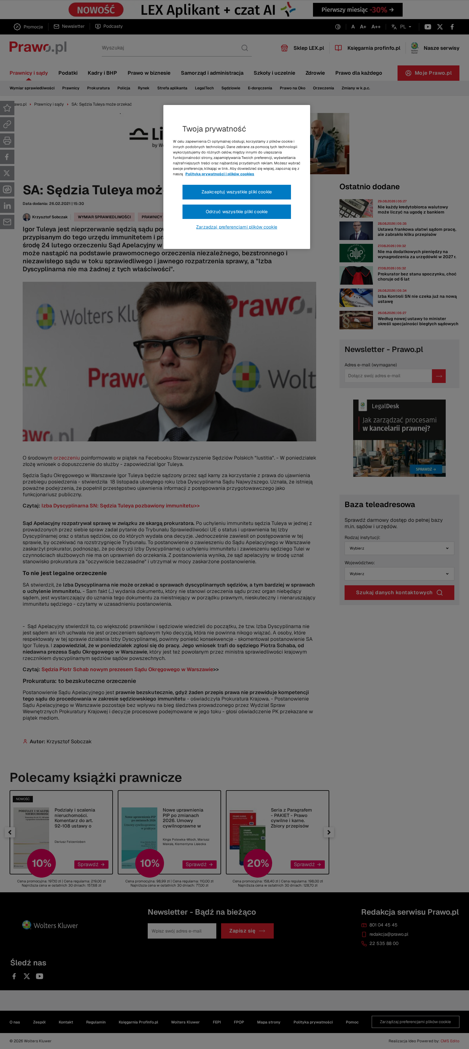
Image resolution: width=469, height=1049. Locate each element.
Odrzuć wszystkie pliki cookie (237, 211)
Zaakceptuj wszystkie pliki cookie (237, 192)
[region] (236, 177)
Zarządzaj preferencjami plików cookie (236, 227)
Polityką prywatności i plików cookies (219, 174)
